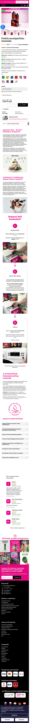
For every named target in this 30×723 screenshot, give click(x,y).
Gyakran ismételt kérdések (7, 626)
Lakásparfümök (4, 650)
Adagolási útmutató (5, 627)
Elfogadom (21, 719)
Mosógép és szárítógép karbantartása (9, 629)
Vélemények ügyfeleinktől (6, 624)
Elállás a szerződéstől (6, 612)
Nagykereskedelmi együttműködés (8, 607)
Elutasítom (7, 719)
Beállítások (14, 715)
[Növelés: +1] (15, 105)
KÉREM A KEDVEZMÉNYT (22, 2)
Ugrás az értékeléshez (23, 44)
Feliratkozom (17, 577)
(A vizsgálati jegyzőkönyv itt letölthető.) (11, 398)
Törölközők (3, 661)
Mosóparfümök (18, 112)
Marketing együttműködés (7, 608)
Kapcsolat (3, 631)
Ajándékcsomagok (5, 659)
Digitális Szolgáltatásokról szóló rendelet (10, 605)
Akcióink (3, 613)
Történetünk (4, 632)
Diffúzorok (3, 651)
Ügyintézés (3, 610)
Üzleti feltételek (4, 602)
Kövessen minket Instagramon (15, 538)
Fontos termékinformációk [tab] (13, 123)
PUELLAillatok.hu (7, 590)
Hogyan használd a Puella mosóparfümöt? (18, 118)
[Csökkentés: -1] (8, 105)
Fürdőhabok (4, 658)
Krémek (3, 656)
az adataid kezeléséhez (22, 573)
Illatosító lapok (4, 653)
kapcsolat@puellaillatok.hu (9, 585)
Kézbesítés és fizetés (5, 600)
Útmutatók (23, 366)
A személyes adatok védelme (7, 604)
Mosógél (3, 648)
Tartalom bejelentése (10, 496)
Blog (2, 635)
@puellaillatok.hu (7, 593)
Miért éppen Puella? (5, 634)
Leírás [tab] (4, 123)
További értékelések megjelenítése (17, 528)
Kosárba (24, 104)
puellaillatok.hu (6, 592)
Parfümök (3, 654)
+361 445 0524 (6, 587)
